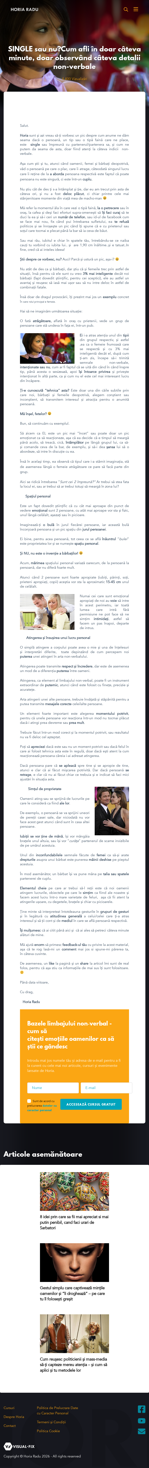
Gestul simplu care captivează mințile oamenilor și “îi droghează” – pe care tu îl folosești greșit (72, 1293)
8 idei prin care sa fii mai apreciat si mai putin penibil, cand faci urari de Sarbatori (74, 1222)
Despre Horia (14, 1417)
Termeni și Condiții (51, 1422)
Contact (10, 1425)
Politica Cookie (48, 1431)
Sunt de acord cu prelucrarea (42, 1105)
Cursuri (9, 1408)
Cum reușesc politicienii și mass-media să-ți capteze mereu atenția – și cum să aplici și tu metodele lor (73, 1365)
